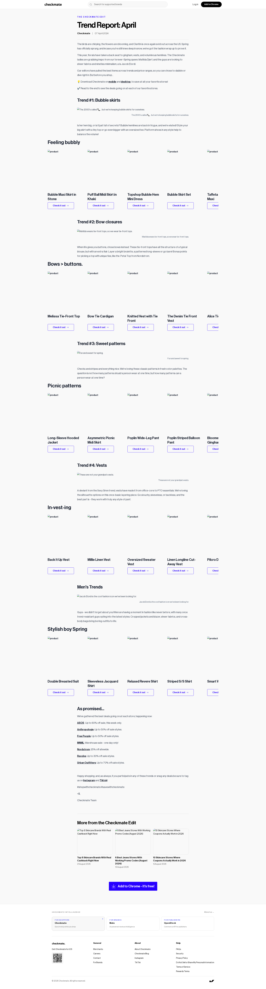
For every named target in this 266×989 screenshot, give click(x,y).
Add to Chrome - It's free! (136, 886)
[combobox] (128, 4)
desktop (126, 81)
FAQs (178, 949)
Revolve (81, 756)
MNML (80, 743)
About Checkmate (142, 949)
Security (179, 954)
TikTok (138, 963)
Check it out (59, 206)
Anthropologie (85, 729)
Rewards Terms (182, 971)
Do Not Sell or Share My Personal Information (195, 963)
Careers (96, 954)
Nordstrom (83, 749)
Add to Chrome (211, 4)
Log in (195, 4)
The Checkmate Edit (91, 17)
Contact (97, 958)
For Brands (97, 963)
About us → (209, 912)
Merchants (98, 949)
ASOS (80, 723)
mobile (112, 81)
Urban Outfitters (86, 762)
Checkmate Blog (142, 954)
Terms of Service (183, 967)
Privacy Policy (182, 958)
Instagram (89, 780)
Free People (84, 736)
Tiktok (103, 780)
